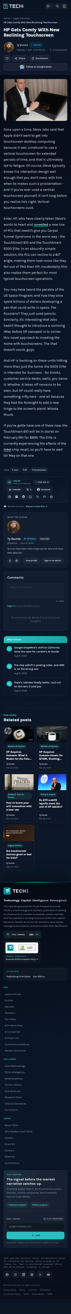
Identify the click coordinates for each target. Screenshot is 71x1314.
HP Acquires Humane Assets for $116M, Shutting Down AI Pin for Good (51, 758)
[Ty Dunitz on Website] (16, 560)
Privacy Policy (10, 1290)
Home (7, 18)
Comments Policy (12, 1294)
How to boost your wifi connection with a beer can (19, 806)
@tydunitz (12, 543)
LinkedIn (17, 489)
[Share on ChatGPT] (10, 497)
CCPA (26, 1294)
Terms (22, 1290)
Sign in (11, 605)
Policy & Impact (48, 794)
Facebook (45, 489)
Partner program (40, 1205)
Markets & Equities (16, 746)
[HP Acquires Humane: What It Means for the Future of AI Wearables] (19, 734)
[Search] (57, 6)
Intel (7, 450)
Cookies (33, 1290)
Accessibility (38, 1294)
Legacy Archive (21, 18)
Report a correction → (36, 506)
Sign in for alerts (52, 560)
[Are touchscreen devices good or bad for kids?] (19, 833)
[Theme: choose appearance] (49, 6)
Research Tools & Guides (16, 796)
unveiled (41, 225)
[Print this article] (51, 497)
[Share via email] (44, 497)
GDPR (49, 1294)
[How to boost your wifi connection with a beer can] (19, 782)
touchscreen (39, 469)
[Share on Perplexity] (16, 497)
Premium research (17, 1205)
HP (25, 469)
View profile (31, 560)
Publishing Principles (18, 976)
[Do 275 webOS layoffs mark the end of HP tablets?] (52, 782)
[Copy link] (37, 497)
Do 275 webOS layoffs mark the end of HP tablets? (50, 803)
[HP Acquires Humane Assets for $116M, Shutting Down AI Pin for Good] (52, 734)
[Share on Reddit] (23, 497)
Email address (13, 1219)
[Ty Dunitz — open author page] (9, 47)
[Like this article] (7, 58)
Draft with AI (43, 482)
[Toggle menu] (64, 6)
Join (37, 1235)
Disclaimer (45, 1290)
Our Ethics (39, 976)
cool (15, 469)
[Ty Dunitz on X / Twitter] (10, 560)
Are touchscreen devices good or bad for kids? (19, 854)
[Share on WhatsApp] (30, 497)
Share (22, 58)
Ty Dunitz (22, 45)
